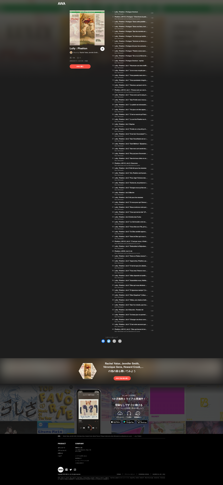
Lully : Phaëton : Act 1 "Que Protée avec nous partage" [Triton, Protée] (138, 100)
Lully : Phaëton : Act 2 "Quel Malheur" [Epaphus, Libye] (133, 144)
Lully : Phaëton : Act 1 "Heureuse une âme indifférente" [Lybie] (135, 66)
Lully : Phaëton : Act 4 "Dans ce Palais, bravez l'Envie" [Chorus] (136, 256)
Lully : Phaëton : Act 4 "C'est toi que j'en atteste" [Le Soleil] (134, 266)
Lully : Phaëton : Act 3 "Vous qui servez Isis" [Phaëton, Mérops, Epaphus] (139, 212)
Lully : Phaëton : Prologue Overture (126, 12)
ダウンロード (61, 447)
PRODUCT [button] (62, 444)
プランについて (62, 450)
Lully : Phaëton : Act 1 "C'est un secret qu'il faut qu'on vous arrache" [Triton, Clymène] (143, 114)
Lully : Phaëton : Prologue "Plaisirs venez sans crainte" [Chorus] (136, 51)
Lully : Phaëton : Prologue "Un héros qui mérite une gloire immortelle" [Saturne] (141, 36)
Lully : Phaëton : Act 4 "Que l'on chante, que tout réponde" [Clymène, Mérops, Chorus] (143, 305)
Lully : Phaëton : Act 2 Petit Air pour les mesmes (130, 168)
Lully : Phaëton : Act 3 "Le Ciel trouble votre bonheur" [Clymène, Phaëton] (139, 222)
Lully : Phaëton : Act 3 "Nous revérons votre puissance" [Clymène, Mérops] (139, 207)
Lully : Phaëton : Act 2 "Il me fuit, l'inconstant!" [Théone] (133, 134)
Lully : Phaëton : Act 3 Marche (124, 192)
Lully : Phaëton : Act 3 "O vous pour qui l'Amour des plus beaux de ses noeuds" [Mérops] (144, 202)
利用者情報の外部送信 (144, 474)
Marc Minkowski (119, 14)
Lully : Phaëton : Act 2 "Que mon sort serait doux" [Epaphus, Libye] (137, 149)
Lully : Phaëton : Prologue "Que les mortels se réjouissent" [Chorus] (137, 31)
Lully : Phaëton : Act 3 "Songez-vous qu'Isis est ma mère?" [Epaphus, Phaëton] (141, 188)
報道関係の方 (78, 458)
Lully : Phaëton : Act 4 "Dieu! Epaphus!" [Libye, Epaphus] (134, 295)
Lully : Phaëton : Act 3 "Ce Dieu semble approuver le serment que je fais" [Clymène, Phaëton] (145, 232)
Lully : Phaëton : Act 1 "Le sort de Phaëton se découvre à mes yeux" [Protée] (140, 119)
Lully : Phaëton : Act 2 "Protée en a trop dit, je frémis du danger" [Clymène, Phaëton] (142, 129)
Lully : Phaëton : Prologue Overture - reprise (129, 61)
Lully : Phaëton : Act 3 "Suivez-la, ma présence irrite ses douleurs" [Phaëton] (140, 183)
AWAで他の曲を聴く (122, 378)
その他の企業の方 (79, 463)
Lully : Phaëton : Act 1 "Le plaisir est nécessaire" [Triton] (133, 105)
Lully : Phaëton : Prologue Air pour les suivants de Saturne (134, 46)
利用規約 (119, 474)
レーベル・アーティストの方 (82, 460)
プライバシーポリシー (130, 474)
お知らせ (60, 453)
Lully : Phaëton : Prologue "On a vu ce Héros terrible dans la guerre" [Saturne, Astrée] (143, 56)
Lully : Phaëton (137, 436)
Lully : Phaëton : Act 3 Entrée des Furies (128, 217)
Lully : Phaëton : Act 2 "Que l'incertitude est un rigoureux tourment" (137, 139)
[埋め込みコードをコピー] (120, 341)
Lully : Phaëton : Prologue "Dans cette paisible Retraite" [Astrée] (136, 22)
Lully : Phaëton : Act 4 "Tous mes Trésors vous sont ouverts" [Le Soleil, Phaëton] (141, 271)
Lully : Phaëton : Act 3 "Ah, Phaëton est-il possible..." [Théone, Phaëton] (138, 173)
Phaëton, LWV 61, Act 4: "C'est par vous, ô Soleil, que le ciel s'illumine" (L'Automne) (142, 241)
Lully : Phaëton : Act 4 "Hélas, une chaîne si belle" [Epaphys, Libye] (137, 300)
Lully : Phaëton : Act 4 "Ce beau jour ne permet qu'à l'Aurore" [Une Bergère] (140, 315)
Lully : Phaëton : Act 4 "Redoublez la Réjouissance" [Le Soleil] (135, 246)
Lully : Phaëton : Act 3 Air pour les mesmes (129, 197)
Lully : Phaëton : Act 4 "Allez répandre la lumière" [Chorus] (134, 276)
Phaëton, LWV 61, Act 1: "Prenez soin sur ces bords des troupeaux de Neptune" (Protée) (144, 90)
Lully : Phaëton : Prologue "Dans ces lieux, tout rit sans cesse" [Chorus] (138, 26)
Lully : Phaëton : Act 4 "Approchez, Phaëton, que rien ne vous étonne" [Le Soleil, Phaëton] (144, 261)
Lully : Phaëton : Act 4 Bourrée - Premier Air (129, 310)
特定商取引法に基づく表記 (159, 474)
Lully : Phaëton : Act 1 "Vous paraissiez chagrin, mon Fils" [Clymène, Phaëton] (140, 80)
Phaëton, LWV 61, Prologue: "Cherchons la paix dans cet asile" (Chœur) (138, 17)
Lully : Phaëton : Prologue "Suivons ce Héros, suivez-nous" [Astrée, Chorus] (140, 41)
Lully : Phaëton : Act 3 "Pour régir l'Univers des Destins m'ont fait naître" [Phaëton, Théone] (145, 178)
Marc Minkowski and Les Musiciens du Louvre (127, 19)
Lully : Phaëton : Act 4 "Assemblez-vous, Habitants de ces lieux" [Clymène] (139, 280)
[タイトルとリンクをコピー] (114, 341)
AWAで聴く (80, 66)
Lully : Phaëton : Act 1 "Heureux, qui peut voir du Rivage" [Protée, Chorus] (139, 85)
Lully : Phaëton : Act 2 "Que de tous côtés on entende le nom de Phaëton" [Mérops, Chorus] (145, 158)
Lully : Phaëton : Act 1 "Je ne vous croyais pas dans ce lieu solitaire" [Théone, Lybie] (142, 70)
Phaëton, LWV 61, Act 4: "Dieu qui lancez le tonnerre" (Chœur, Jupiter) (138, 329)
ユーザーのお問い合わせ (81, 456)
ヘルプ (59, 456)
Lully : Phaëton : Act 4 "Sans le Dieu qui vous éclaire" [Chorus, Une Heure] (139, 236)
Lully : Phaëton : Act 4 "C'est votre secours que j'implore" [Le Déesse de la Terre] (141, 324)
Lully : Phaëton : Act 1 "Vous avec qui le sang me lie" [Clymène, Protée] (138, 95)
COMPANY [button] (79, 444)
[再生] (102, 49)
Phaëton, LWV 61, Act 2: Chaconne (126, 163)
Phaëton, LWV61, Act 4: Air (123, 251)
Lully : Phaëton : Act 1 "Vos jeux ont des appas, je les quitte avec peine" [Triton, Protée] (143, 109)
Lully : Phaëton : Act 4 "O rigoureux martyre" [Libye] (132, 290)
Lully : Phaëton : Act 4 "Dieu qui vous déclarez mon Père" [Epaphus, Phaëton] (140, 285)
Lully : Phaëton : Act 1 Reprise (125, 124)
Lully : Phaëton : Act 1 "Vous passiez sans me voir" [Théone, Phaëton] (138, 75)
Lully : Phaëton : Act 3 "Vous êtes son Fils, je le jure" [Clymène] (135, 227)
